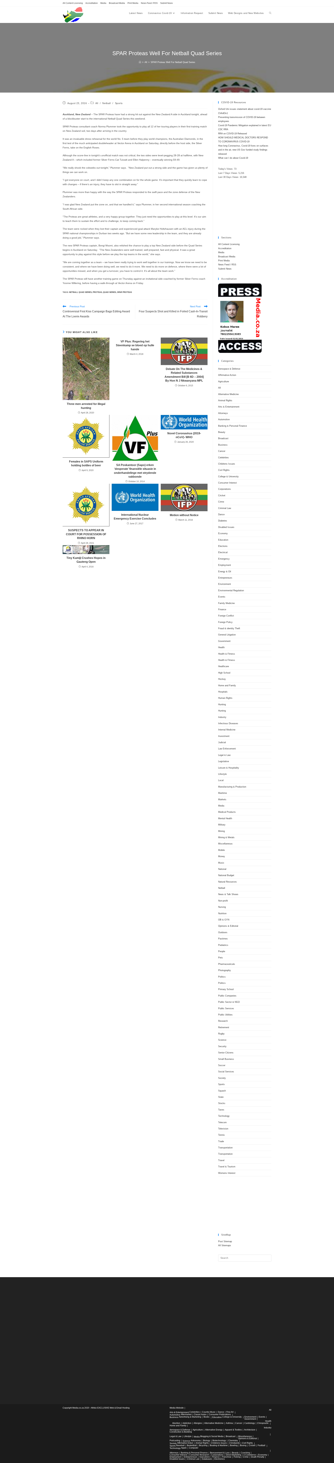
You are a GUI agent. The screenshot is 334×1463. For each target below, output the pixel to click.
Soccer (221, 1065)
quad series (109, 292)
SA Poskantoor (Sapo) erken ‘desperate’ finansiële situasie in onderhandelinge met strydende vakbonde (135, 471)
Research (223, 1021)
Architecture (249, 1430)
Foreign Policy (225, 622)
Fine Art (229, 1412)
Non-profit (223, 900)
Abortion (176, 1423)
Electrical (223, 552)
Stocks (221, 1103)
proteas (97, 292)
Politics (222, 976)
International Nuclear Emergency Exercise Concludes (135, 516)
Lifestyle (222, 774)
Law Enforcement (227, 748)
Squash (222, 1090)
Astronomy (196, 1440)
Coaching (245, 1453)
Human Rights (225, 698)
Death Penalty (257, 1457)
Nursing (222, 907)
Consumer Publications (220, 1414)
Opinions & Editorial (228, 926)
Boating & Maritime (219, 1445)
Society (222, 1078)
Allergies (198, 1423)
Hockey (222, 679)
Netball (106, 103)
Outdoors (222, 932)
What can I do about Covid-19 (233, 158)
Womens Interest (226, 1173)
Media (103, 3)
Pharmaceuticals (226, 964)
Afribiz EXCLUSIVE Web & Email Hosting (110, 1408)
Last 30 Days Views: (229, 177)
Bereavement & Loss (220, 1453)
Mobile (221, 850)
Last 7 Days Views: (228, 173)
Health (221, 647)
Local (221, 780)
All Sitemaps (224, 1245)
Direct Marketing (233, 1455)
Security (222, 1046)
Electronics (219, 1459)
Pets (220, 957)
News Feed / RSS (149, 3)
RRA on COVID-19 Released (232, 133)
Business (223, 445)
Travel (221, 1160)
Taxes (221, 1109)
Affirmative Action (227, 375)
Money (221, 856)
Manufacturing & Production (232, 786)
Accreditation (91, 3)
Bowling (234, 1445)
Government (224, 641)
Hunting (222, 704)
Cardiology (249, 1423)
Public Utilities (225, 1014)
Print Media (133, 3)
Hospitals (223, 691)
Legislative (223, 761)
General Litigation (227, 634)
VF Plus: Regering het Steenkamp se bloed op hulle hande (135, 345)
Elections (223, 546)
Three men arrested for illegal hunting (86, 405)
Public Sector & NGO (229, 1002)
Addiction (186, 1423)
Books (206, 1417)
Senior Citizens (225, 1052)
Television (223, 1128)
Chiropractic (263, 1423)
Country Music (209, 1412)
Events (221, 596)
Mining (221, 831)
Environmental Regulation (231, 590)
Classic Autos (200, 1414)
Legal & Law (224, 755)
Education (223, 540)
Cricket (221, 495)
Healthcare (223, 666)
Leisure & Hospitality (228, 767)
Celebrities (223, 457)
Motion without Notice (184, 515)
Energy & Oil (224, 571)
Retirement (223, 1027)
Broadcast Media (117, 3)
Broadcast (223, 438)
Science (222, 1040)
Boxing (243, 1445)
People (221, 951)
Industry (222, 717)
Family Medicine (226, 603)
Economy (223, 533)
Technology (224, 1116)
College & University (228, 476)
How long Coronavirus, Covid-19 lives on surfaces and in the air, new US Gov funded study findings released (243, 149)
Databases (207, 1459)
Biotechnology (219, 1440)
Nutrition (222, 913)
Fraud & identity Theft (229, 628)
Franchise (226, 1457)
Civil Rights (224, 470)
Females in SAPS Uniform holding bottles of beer (86, 463)
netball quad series (80, 292)
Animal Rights (225, 400)
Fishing (237, 1457)
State (221, 1097)
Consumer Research (199, 1455)
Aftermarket (186, 1414)
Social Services (226, 1071)
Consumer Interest (227, 482)
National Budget (226, 875)
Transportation (225, 1147)
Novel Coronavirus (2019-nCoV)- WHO (184, 435)
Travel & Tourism (226, 1166)
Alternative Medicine (228, 394)
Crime (221, 501)
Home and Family (227, 685)
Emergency (224, 558)
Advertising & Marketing (190, 1417)
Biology (206, 1440)
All (96, 103)
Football (261, 1445)
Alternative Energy (213, 1430)
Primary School (226, 989)
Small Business (226, 1059)
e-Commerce (250, 1455)
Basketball (192, 1445)
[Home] (140, 62)
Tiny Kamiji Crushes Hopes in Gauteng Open (86, 559)
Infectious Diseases (228, 723)
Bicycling (203, 1445)
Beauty (221, 432)
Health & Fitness (226, 654)
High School (224, 672)
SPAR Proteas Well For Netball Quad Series (173, 62)
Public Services (226, 1008)
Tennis (221, 1135)
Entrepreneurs (225, 577)
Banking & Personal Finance (232, 426)
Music (221, 862)
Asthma (229, 1423)
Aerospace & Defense (229, 368)
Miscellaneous (225, 843)
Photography (224, 970)
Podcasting (175, 1440)
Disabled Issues (226, 527)
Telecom (222, 1122)
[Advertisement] (244, 208)
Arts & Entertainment (228, 406)
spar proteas (124, 292)
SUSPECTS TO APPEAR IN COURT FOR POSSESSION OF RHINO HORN (86, 534)
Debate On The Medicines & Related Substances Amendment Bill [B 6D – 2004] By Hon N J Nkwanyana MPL (184, 374)
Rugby (221, 1033)
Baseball (180, 1445)
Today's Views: (226, 169)
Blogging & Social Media (212, 1436)
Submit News (166, 3)
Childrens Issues (226, 463)
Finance (222, 609)
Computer (193, 1448)
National (222, 869)
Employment (224, 565)
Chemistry (233, 1440)
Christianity (234, 1443)
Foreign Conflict (226, 615)
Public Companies (227, 995)
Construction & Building (181, 1432)
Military (221, 824)
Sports (119, 103)
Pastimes (223, 938)
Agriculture (223, 381)
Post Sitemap (225, 1241)
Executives (205, 1457)
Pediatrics (223, 945)
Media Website (177, 1408)
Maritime (222, 793)
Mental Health (225, 818)
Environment (224, 584)
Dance (221, 514)
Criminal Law (224, 508)
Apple (184, 1448)
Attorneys (223, 413)
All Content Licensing (73, 3)
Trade (221, 1141)
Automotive (224, 419)
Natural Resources (227, 881)
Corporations (224, 489)
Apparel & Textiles (233, 1430)
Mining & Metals (226, 837)
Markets (222, 799)
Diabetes (222, 520)
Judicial (222, 742)
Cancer (221, 451)
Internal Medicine (226, 729)
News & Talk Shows (228, 894)
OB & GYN (223, 919)
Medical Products (227, 812)
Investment (223, 736)
